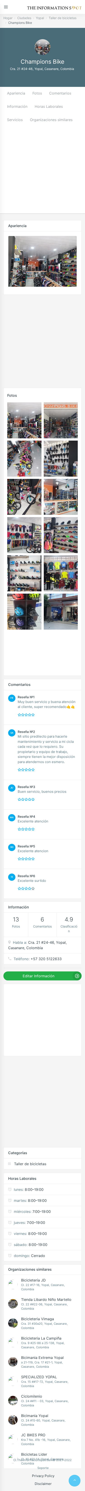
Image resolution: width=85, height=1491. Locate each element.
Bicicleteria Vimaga (37, 1319)
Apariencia (16, 93)
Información (17, 106)
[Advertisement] (42, 171)
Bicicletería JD (33, 1280)
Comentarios (60, 93)
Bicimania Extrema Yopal (42, 1357)
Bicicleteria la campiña (41, 1338)
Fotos (37, 93)
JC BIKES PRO (33, 1435)
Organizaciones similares (51, 119)
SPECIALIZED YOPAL (39, 1377)
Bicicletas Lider (34, 1454)
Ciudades (24, 18)
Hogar (7, 18)
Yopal (40, 18)
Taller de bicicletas (62, 18)
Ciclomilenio (31, 1396)
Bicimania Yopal (34, 1415)
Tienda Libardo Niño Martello (46, 1299)
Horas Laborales (49, 106)
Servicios (15, 119)
